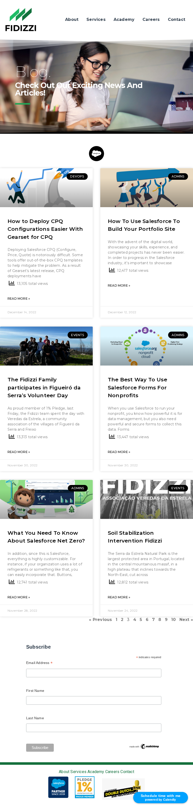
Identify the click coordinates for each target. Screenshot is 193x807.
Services (96, 19)
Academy (124, 19)
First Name (35, 691)
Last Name (35, 718)
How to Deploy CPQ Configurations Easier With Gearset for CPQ (45, 229)
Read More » (19, 298)
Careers (151, 19)
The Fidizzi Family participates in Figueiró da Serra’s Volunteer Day (44, 387)
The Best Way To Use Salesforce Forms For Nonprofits (137, 387)
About (71, 19)
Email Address (39, 663)
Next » (186, 619)
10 (173, 619)
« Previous (100, 619)
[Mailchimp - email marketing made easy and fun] (144, 746)
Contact (176, 19)
